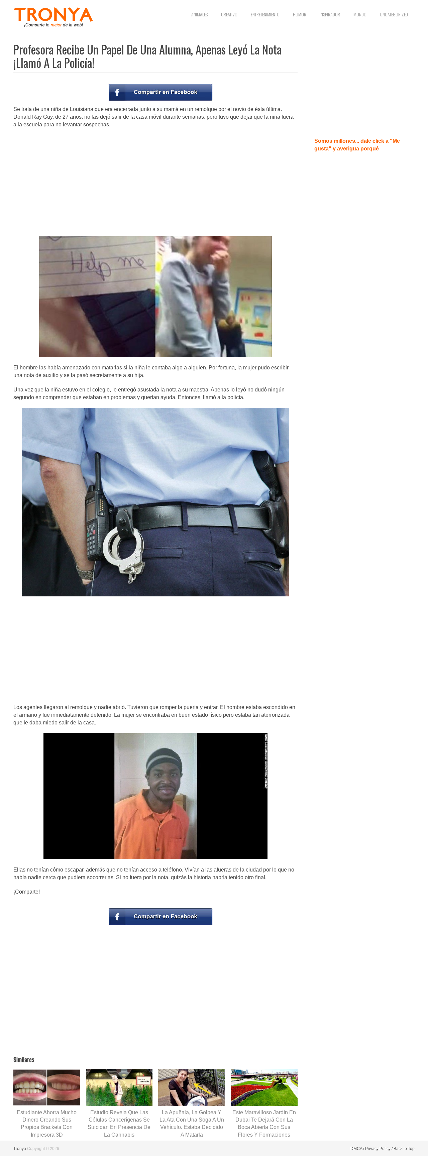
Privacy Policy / (379, 1148)
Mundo (359, 14)
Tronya (19, 1148)
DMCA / (357, 1148)
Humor (299, 14)
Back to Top (404, 1148)
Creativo (229, 14)
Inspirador (330, 14)
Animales (199, 14)
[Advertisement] (155, 182)
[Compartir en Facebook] (160, 92)
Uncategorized (394, 14)
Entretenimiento (265, 14)
